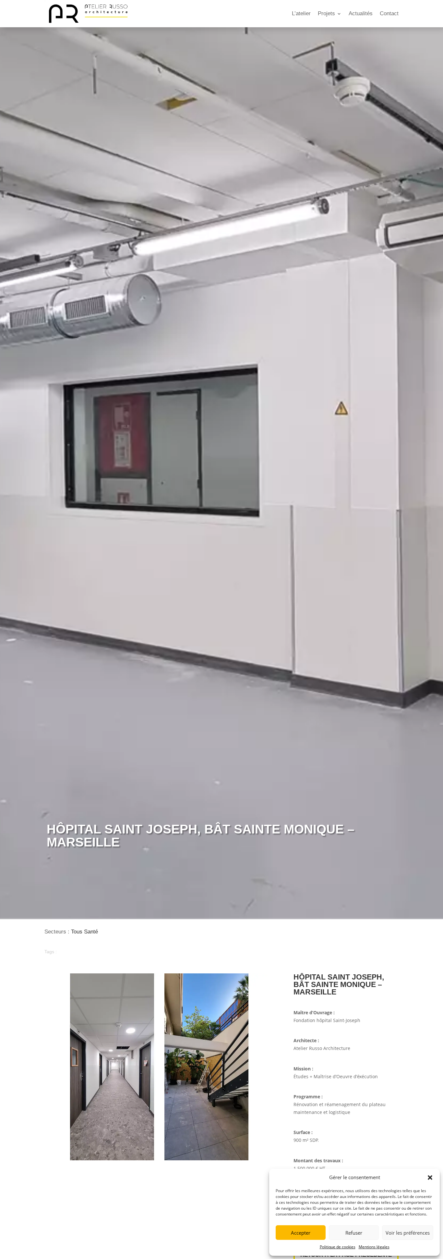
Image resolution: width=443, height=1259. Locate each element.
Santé (91, 932)
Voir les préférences (408, 1232)
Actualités (361, 13)
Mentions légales (374, 1247)
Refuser (353, 1232)
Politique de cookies (337, 1247)
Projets (326, 13)
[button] (430, 1177)
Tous (76, 932)
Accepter (300, 1232)
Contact (389, 13)
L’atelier (301, 13)
